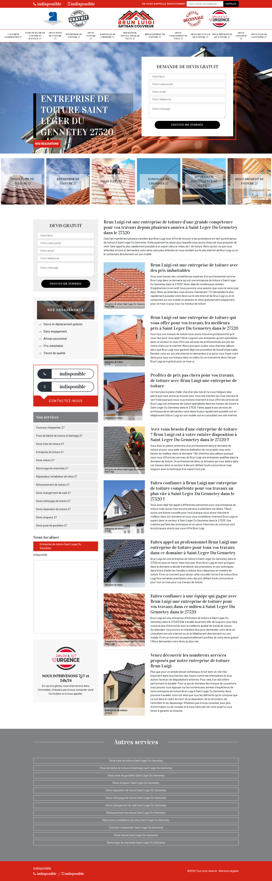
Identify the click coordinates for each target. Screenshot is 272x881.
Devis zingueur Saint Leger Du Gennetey (136, 782)
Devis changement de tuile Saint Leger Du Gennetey (136, 805)
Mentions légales (229, 871)
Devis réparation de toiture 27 (222, 36)
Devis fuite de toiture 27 (55, 36)
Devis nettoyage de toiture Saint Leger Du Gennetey (136, 797)
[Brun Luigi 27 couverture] (136, 19)
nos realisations (47, 143)
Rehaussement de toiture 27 (155, 36)
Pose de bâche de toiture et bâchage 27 (35, 36)
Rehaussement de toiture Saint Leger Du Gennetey (136, 812)
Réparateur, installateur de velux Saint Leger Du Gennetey (136, 820)
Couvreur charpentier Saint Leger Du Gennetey (136, 827)
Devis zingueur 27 (241, 36)
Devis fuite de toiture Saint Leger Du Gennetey (136, 760)
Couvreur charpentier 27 (13, 36)
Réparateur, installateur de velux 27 (130, 36)
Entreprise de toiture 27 (74, 36)
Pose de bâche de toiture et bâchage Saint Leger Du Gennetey (136, 768)
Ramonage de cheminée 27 (107, 36)
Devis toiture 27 (91, 36)
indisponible (48, 4)
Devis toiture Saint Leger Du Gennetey (136, 835)
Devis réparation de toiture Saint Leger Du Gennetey (136, 790)
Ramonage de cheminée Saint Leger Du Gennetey (136, 842)
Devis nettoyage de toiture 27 (200, 36)
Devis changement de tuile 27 (178, 36)
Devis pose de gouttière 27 (259, 36)
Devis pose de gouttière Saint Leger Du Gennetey (136, 775)
